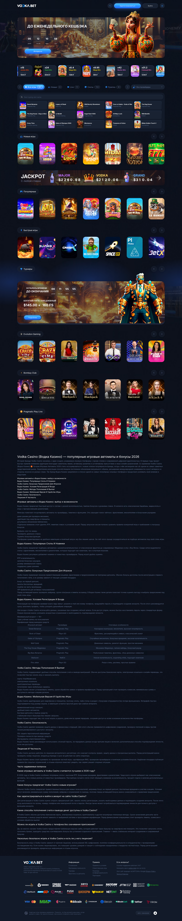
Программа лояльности (77, 868)
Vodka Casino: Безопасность (29, 495)
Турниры (72, 871)
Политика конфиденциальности (100, 872)
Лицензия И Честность (26, 497)
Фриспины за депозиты (77, 873)
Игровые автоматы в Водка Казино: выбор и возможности (41, 478)
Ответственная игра (100, 868)
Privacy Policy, (151, 871)
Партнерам (96, 875)
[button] (19, 87)
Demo (25, 166)
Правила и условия (99, 865)
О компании (73, 865)
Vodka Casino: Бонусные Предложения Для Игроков (39, 484)
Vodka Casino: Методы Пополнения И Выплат (36, 489)
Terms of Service (122, 874)
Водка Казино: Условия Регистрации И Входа (36, 486)
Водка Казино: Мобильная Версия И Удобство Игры (39, 492)
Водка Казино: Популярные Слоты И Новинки (36, 481)
